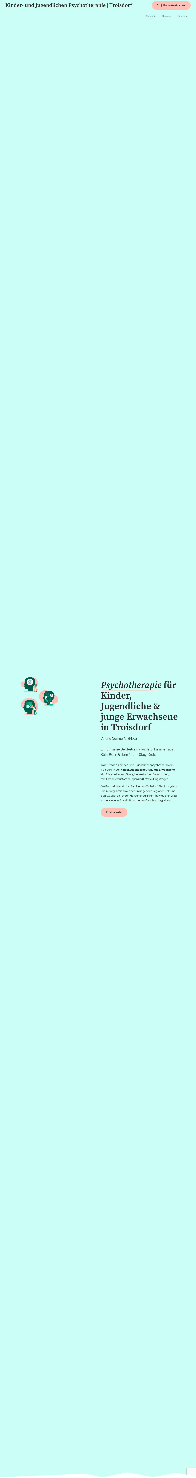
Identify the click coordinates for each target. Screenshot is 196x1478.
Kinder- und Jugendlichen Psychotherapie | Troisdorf (68, 5)
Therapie (166, 16)
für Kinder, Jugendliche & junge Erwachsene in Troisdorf (139, 706)
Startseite (150, 16)
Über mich (183, 16)
